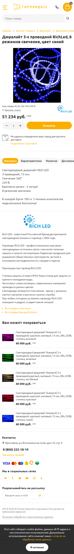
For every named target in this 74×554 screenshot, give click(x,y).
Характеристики (31, 160)
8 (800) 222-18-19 (57, 7)
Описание (10, 160)
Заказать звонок (13, 454)
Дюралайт (45, 30)
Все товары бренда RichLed (21, 312)
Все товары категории (18, 308)
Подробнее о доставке (24, 143)
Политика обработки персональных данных (27, 516)
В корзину (49, 125)
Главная (6, 30)
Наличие (51, 160)
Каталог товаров (25, 30)
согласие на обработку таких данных (43, 537)
